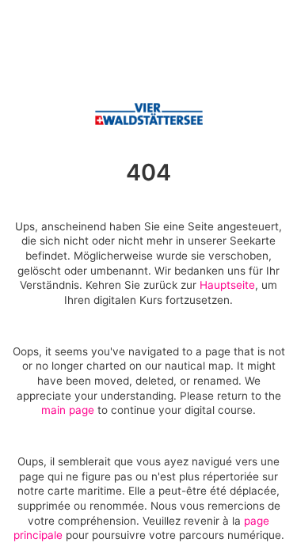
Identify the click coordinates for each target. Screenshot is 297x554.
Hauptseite (227, 285)
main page (67, 410)
